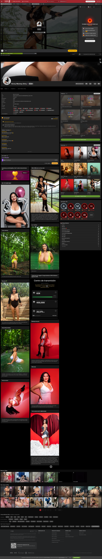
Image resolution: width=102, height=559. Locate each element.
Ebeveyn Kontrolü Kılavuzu (56, 540)
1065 (63, 177)
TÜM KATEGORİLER (95, 526)
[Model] (100, 59)
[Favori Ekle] (2, 51)
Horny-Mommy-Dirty (5, 514)
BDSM (20, 108)
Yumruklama (43, 110)
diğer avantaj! (91, 38)
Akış (29, 3)
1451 (89, 177)
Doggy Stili (26, 108)
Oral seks (22, 110)
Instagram (15, 113)
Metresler (16, 110)
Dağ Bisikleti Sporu (51, 110)
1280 (90, 193)
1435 (76, 193)
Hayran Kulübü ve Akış (22, 88)
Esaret (32, 108)
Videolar (18, 3)
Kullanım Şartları (54, 534)
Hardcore (43, 108)
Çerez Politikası (54, 538)
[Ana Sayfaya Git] (7, 1)
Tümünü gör (96, 93)
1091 (76, 177)
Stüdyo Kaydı (67, 534)
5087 (63, 161)
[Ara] (58, 1)
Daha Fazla (29, 151)
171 (89, 161)
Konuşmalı (49, 108)
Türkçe (32, 531)
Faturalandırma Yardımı (82, 534)
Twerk (37, 110)
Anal (15, 108)
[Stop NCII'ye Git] (31, 553)
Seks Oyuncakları (30, 110)
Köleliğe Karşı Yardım (55, 542)
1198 (63, 193)
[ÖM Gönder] (98, 84)
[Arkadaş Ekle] (95, 84)
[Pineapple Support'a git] (26, 553)
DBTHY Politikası (54, 536)
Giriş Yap (98, 1)
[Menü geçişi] (1, 1)
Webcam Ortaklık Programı (69, 536)
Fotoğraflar (25, 3)
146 (76, 161)
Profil (14, 3)
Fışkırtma (37, 108)
